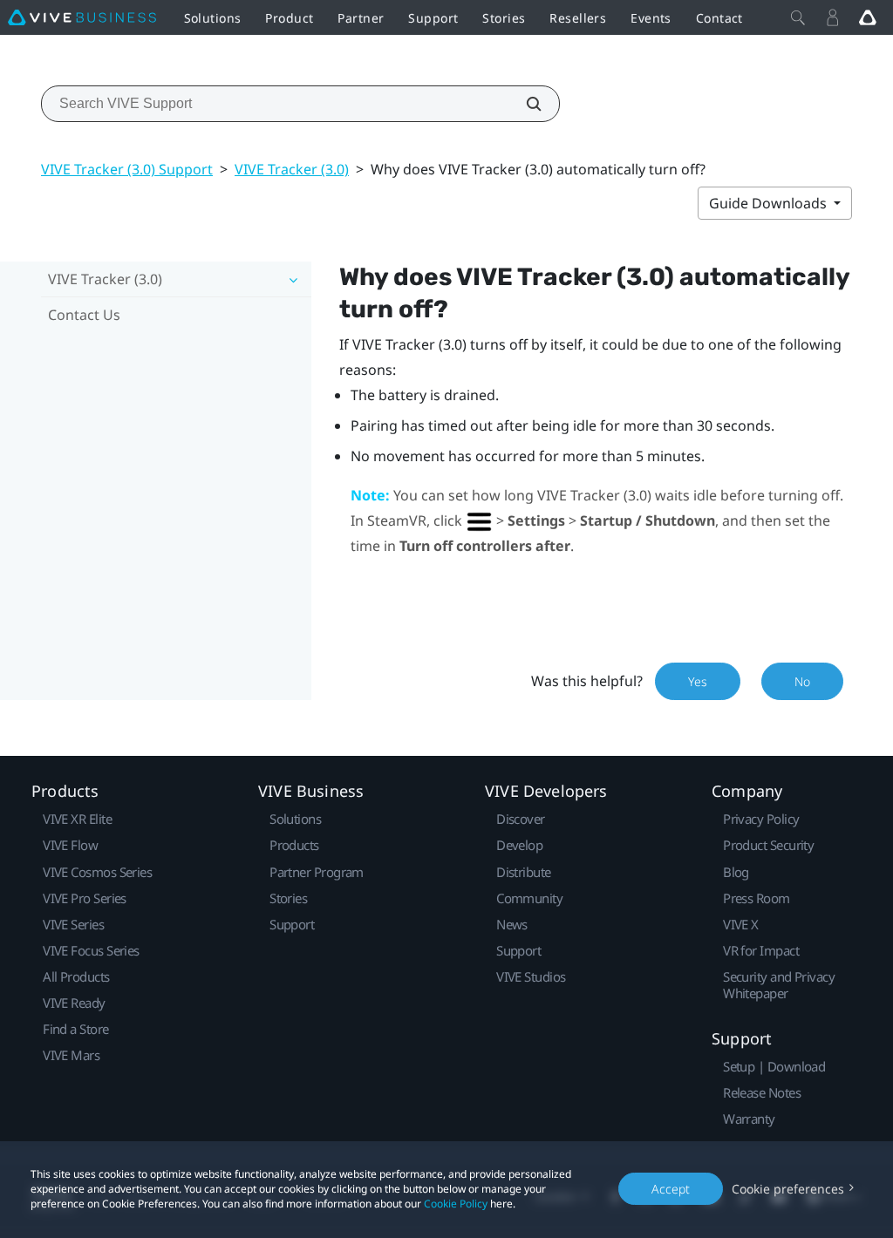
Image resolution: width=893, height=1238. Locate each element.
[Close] (798, 17)
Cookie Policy (455, 1203)
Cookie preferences (788, 1188)
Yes (697, 681)
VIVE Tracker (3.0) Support (127, 169)
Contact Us (84, 314)
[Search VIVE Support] (524, 103)
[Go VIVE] (867, 17)
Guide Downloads (769, 203)
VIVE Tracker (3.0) (292, 169)
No (802, 681)
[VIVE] (82, 17)
